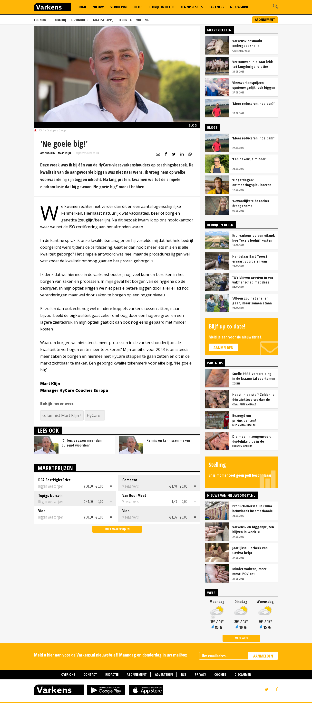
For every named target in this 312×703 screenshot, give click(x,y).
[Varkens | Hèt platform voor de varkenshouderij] (52, 7)
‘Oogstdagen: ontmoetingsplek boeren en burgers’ (251, 182)
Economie (41, 20)
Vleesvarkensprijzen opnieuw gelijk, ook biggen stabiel (253, 85)
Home (82, 6)
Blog (138, 6)
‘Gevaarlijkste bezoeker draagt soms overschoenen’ (250, 203)
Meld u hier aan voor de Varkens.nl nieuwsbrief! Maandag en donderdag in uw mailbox (110, 655)
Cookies (220, 674)
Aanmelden (223, 347)
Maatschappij (103, 20)
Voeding (142, 20)
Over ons (68, 674)
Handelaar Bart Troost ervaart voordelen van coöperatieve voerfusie (250, 259)
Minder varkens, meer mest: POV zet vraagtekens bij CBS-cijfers (253, 571)
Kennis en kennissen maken (168, 440)
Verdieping (119, 6)
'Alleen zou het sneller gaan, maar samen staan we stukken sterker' (252, 300)
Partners (216, 6)
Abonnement (265, 19)
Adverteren (164, 674)
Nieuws (99, 6)
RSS (183, 674)
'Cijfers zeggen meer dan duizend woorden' (82, 442)
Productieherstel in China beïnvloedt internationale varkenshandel (252, 508)
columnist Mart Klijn (60, 415)
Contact (90, 674)
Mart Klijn (64, 153)
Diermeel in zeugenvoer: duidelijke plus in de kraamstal (251, 439)
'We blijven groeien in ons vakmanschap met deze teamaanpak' (252, 279)
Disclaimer (242, 674)
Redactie (111, 674)
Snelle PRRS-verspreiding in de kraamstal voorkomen (253, 376)
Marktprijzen (55, 468)
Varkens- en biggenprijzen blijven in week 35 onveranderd (253, 529)
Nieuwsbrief (240, 6)
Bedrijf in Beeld (161, 6)
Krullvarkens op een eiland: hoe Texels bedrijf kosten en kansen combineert (253, 238)
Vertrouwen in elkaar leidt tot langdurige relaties (252, 64)
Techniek (125, 20)
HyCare (93, 415)
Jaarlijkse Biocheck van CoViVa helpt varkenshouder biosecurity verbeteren (253, 550)
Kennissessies (191, 6)
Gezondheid (79, 20)
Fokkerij (60, 20)
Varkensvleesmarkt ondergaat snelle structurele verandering (251, 43)
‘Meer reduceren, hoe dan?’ (253, 103)
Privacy (200, 674)
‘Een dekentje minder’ (249, 158)
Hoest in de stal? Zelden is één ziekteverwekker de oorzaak (253, 397)
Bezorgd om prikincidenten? (244, 418)
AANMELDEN (263, 656)
